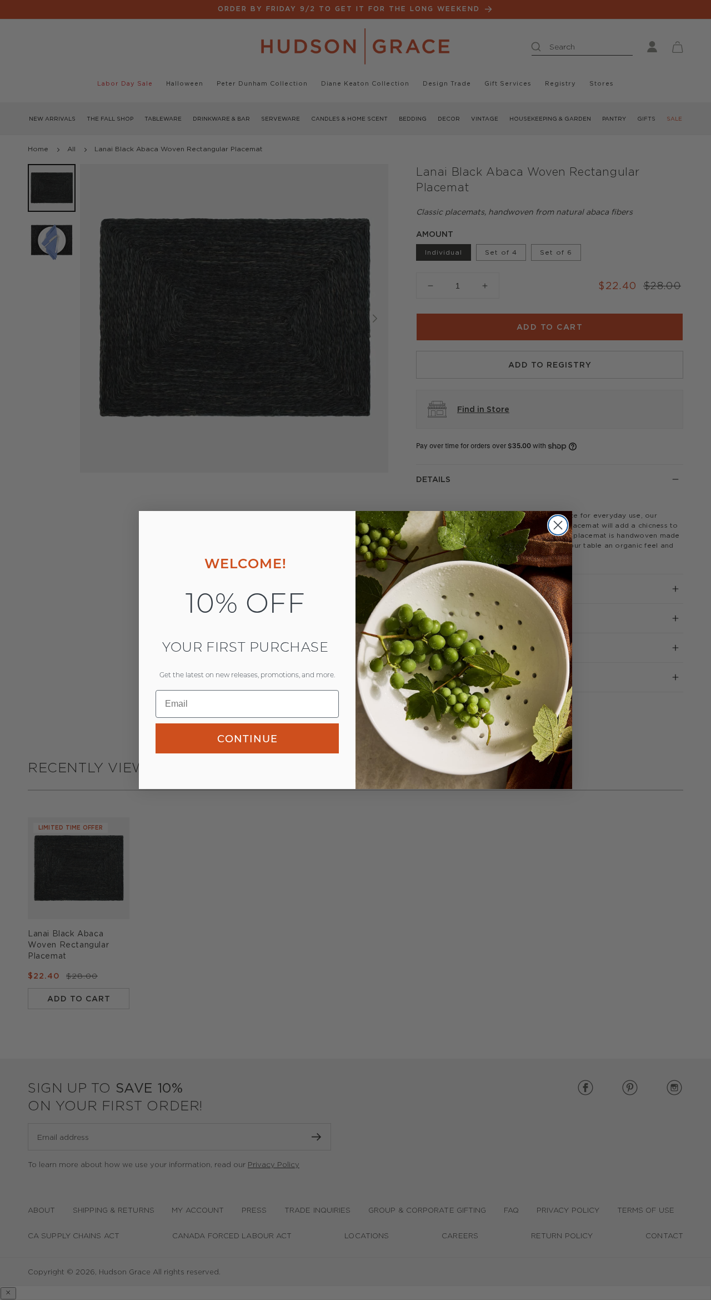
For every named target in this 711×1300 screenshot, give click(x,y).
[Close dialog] (558, 525)
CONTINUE (247, 738)
